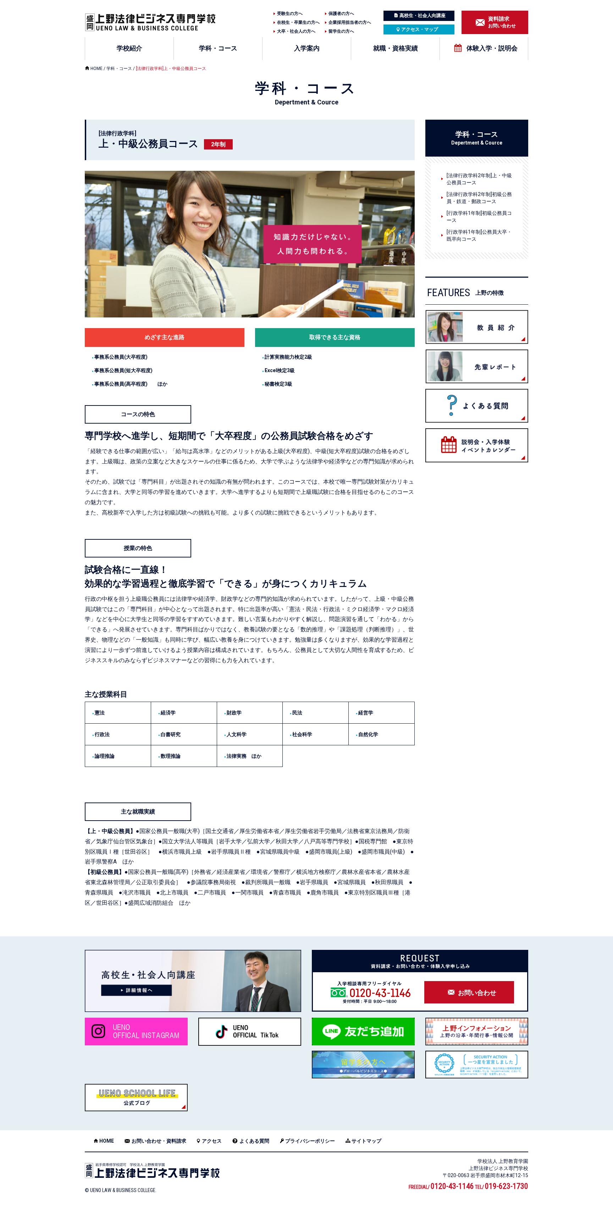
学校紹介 (129, 48)
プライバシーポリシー (310, 1141)
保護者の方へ (341, 13)
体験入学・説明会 (492, 48)
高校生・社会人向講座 (422, 15)
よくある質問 (254, 1141)
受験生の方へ (290, 13)
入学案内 (307, 48)
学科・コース (218, 48)
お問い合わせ (502, 22)
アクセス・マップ (419, 29)
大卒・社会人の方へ (296, 31)
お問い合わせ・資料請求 (159, 1141)
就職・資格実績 (395, 48)
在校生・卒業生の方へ (298, 22)
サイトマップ (366, 1141)
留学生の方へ (341, 31)
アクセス (212, 1141)
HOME (96, 68)
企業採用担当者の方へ (349, 22)
